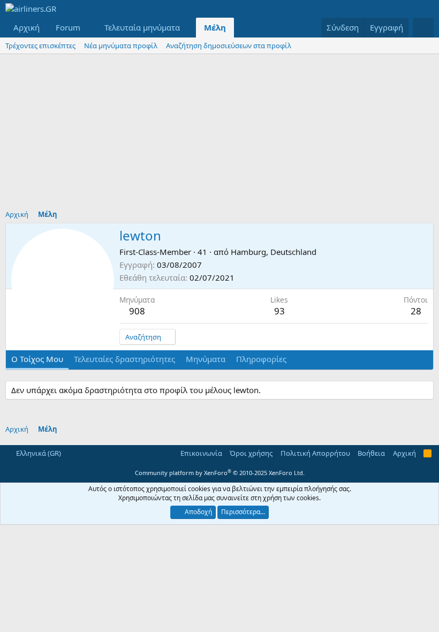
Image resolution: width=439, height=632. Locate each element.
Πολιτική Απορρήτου (315, 453)
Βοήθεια (371, 453)
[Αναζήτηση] (423, 27)
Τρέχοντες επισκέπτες (40, 45)
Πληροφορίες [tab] (261, 358)
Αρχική (26, 27)
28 (416, 311)
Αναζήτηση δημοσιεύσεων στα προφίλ (228, 45)
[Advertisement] (219, 134)
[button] (88, 27)
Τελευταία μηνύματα (142, 27)
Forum (68, 27)
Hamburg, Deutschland (273, 251)
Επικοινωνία (201, 453)
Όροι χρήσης (251, 453)
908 (137, 311)
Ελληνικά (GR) (37, 453)
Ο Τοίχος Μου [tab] (37, 358)
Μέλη (215, 27)
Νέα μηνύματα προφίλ (120, 45)
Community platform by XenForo (220, 473)
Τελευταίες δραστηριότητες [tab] (124, 358)
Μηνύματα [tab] (205, 358)
